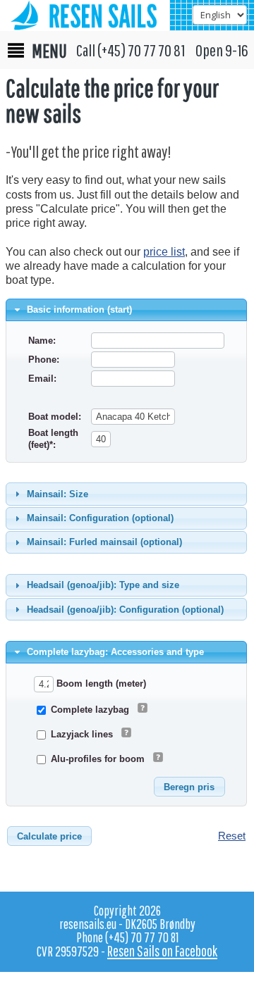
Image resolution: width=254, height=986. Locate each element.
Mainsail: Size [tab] (57, 494)
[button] (189, 787)
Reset (232, 836)
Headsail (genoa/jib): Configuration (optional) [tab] (125, 609)
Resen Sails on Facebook (162, 950)
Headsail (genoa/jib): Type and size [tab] (103, 585)
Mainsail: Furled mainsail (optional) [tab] (104, 542)
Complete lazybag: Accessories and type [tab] (115, 652)
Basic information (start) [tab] (79, 309)
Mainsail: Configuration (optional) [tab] (100, 518)
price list (164, 252)
